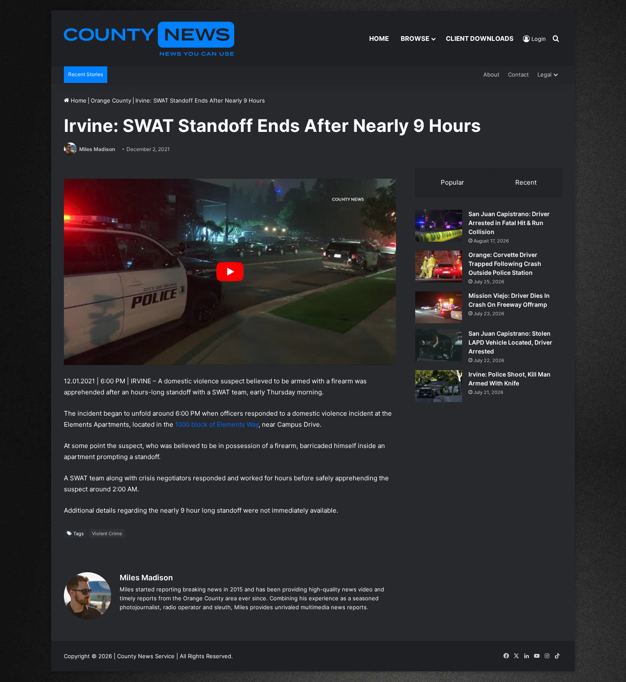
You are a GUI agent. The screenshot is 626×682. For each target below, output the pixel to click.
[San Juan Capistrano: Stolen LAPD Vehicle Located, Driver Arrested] (438, 345)
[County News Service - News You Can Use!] (149, 39)
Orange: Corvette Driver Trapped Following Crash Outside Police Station (504, 263)
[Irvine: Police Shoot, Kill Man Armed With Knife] (438, 386)
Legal (544, 74)
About (491, 74)
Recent (526, 182)
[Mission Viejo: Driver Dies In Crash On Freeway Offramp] (438, 307)
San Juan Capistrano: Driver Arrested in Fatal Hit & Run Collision (509, 222)
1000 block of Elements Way (216, 424)
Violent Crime (107, 533)
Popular (452, 182)
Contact (518, 74)
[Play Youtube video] (230, 272)
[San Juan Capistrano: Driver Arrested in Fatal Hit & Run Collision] (438, 226)
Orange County (111, 100)
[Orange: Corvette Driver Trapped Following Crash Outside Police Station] (438, 267)
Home (379, 38)
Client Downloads (480, 38)
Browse (415, 38)
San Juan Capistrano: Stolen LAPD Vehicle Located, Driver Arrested (510, 342)
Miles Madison (97, 149)
